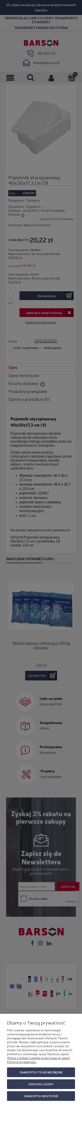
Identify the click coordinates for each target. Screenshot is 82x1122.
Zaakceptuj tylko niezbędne (41, 1072)
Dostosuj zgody (41, 1084)
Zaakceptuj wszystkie (41, 1096)
